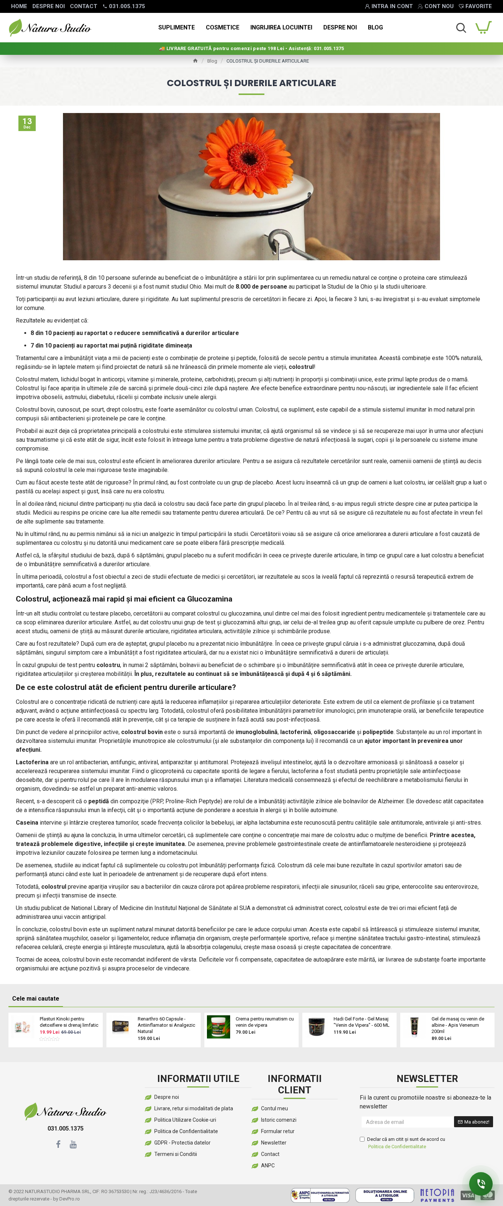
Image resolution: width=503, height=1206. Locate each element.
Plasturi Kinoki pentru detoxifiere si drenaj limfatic (69, 1022)
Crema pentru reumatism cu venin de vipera (265, 1022)
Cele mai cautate (35, 998)
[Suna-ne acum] (481, 1184)
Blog (212, 61)
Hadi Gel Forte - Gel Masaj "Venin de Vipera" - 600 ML (362, 1022)
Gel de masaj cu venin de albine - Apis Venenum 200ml (458, 1025)
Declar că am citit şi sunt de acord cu (406, 1142)
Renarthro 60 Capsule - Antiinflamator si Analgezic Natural (166, 1025)
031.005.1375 (66, 1128)
